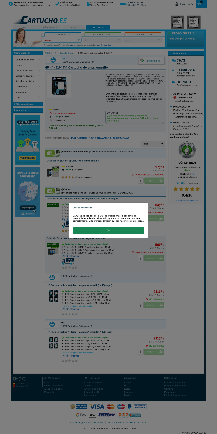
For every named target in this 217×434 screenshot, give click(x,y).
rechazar (138, 221)
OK (108, 230)
